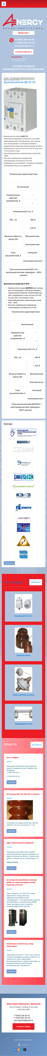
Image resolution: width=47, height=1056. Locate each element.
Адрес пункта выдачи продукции (20, 843)
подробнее (11, 782)
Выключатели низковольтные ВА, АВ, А (22, 78)
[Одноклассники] (18, 1049)
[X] (25, 1049)
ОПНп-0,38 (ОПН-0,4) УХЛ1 (23, 695)
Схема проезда (12, 862)
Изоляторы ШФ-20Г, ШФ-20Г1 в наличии (23, 794)
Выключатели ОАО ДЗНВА (11, 79)
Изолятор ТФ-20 (23, 655)
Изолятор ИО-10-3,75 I (23, 616)
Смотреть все (9, 563)
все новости (36, 745)
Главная (6, 78)
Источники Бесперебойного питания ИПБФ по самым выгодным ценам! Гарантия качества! (22, 882)
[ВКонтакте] (15, 1049)
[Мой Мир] (21, 1049)
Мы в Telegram (13, 757)
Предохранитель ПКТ (23, 724)
